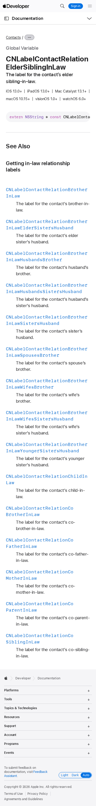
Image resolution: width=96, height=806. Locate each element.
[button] (62, 6)
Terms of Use (13, 794)
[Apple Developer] (16, 6)
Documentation (27, 18)
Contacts (13, 37)
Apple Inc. (38, 787)
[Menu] (90, 6)
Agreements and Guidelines (23, 799)
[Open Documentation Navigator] (6, 18)
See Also (18, 146)
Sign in (75, 6)
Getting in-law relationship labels (38, 166)
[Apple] (7, 678)
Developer (23, 678)
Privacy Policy (37, 794)
